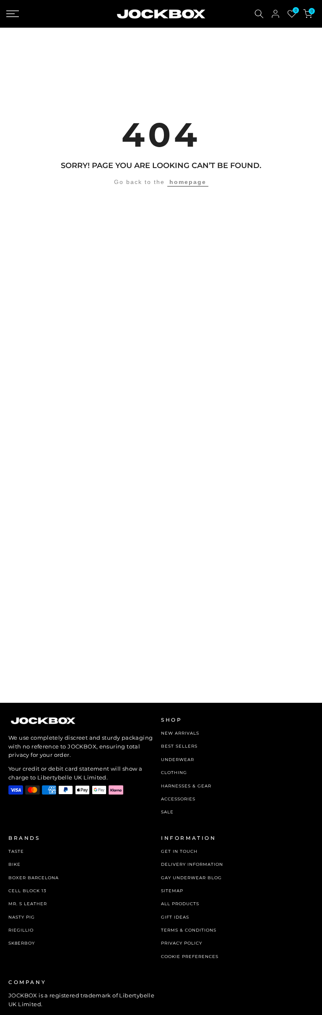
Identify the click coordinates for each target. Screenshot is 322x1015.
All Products (180, 903)
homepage (187, 182)
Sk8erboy (21, 943)
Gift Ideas (175, 917)
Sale (167, 812)
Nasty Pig (21, 917)
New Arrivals (180, 733)
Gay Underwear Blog (191, 877)
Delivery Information (192, 864)
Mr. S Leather (27, 903)
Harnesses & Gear (186, 786)
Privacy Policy (181, 943)
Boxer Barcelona (33, 877)
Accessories (178, 799)
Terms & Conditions (188, 930)
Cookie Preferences (189, 956)
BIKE (14, 864)
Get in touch (179, 851)
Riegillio (21, 930)
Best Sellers (179, 746)
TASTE (16, 851)
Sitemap (172, 890)
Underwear (177, 759)
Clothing (174, 772)
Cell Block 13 (27, 890)
